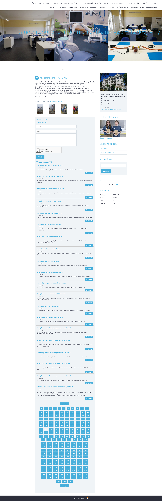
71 (88, 429)
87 (67, 436)
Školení (52, 7)
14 (51, 412)
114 (73, 446)
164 (85, 467)
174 (49, 474)
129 (67, 453)
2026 (116, 184)
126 (49, 453)
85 (56, 436)
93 (48, 439)
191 (70, 481)
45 (56, 422)
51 (88, 422)
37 (67, 419)
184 (61, 477)
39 (77, 419)
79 (77, 433)
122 (73, 450)
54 (51, 426)
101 (43, 443)
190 (64, 481)
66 (62, 429)
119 (55, 450)
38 (72, 419)
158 (49, 467)
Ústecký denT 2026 (106, 138)
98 (74, 439)
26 (62, 415)
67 (67, 429)
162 (73, 467)
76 (62, 433)
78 (72, 433)
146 (73, 460)
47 (67, 422)
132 (85, 453)
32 (41, 419)
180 (85, 474)
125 (43, 453)
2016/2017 (52, 70)
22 (41, 415)
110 (49, 446)
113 (67, 446)
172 (85, 471)
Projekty (154, 3)
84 (51, 436)
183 (55, 477)
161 (67, 467)
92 (43, 439)
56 (62, 426)
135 (55, 457)
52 (41, 426)
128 (61, 453)
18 (72, 412)
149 (43, 464)
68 (72, 429)
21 (88, 412)
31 (88, 415)
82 (41, 436)
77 (67, 433)
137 (67, 457)
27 (67, 415)
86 (62, 436)
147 (79, 460)
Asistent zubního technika (48, 3)
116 (85, 446)
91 (88, 436)
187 (79, 477)
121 (67, 450)
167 (55, 471)
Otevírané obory (117, 3)
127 (55, 453)
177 (67, 474)
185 (67, 477)
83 (46, 436)
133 (43, 457)
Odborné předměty (133, 3)
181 (43, 477)
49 (77, 422)
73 (46, 433)
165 (43, 471)
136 (61, 457)
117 (43, 450)
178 (73, 474)
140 (85, 457)
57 (67, 426)
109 (43, 446)
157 (43, 467)
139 (79, 457)
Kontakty (102, 7)
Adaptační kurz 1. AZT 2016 (58, 101)
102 (49, 443)
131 (79, 453)
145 (67, 460)
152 (61, 464)
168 (61, 471)
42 (41, 422)
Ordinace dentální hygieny (118, 7)
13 (46, 412)
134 (49, 457)
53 (46, 426)
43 (46, 422)
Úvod (34, 3)
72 (41, 433)
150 (49, 464)
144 (61, 460)
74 (51, 433)
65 (56, 429)
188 (85, 477)
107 (79, 443)
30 (83, 415)
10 (82, 408)
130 (73, 453)
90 (83, 436)
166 (49, 471)
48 (72, 422)
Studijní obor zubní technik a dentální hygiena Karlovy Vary (89, 31)
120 (61, 450)
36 (62, 419)
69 (77, 429)
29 (77, 415)
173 (43, 474)
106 (73, 443)
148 (85, 460)
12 (41, 412)
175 (55, 474)
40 (83, 419)
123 (79, 450)
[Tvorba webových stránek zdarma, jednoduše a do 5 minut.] (87, 498)
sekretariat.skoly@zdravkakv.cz (111, 109)
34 (51, 419)
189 (58, 481)
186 (73, 477)
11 (87, 408)
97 (69, 439)
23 (46, 415)
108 (85, 443)
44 (51, 422)
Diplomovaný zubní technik (70, 3)
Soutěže (145, 3)
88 (72, 436)
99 (80, 439)
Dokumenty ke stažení (88, 7)
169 (67, 471)
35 (56, 419)
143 (55, 460)
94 (54, 439)
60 (83, 426)
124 (85, 450)
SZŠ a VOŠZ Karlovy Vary (107, 152)
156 (85, 464)
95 (59, 439)
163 (79, 467)
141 (43, 460)
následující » (64, 486)
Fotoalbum (73, 7)
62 (41, 429)
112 (61, 446)
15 (56, 412)
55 (56, 426)
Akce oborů (62, 7)
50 (83, 422)
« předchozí (64, 404)
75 (56, 433)
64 (51, 429)
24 (51, 415)
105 (67, 443)
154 (73, 464)
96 (64, 439)
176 (61, 474)
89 (77, 436)
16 (62, 412)
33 (46, 419)
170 (73, 471)
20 (83, 412)
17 (67, 412)
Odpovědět (89, 173)
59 (77, 426)
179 (79, 474)
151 (55, 464)
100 (85, 439)
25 (56, 415)
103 (55, 443)
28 (72, 415)
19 (77, 412)
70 (83, 429)
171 (79, 471)
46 (62, 422)
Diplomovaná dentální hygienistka (95, 3)
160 (61, 467)
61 (88, 426)
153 (67, 464)
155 (79, 464)
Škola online (103, 148)
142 (49, 460)
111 (55, 446)
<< (102, 184)
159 (55, 467)
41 (88, 419)
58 (72, 426)
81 (88, 433)
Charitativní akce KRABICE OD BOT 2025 (144, 7)
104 (61, 443)
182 (49, 477)
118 (49, 450)
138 (73, 457)
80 (83, 433)
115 (79, 446)
